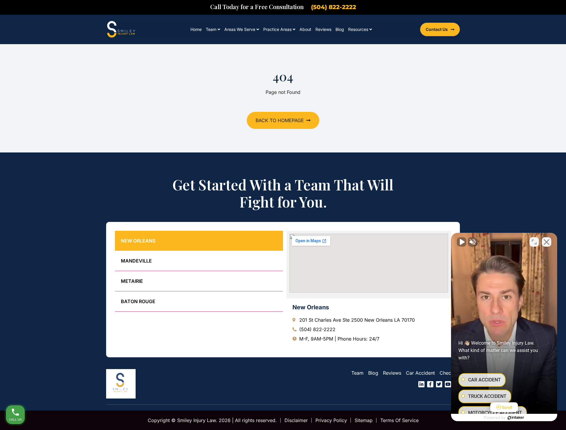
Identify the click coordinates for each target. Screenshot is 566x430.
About (305, 29)
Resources (358, 29)
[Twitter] (439, 384)
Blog (339, 29)
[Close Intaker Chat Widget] (546, 242)
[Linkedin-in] (421, 384)
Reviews (323, 29)
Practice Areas (277, 29)
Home (196, 29)
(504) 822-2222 (333, 7)
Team (211, 29)
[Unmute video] (461, 242)
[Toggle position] (534, 242)
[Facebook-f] (430, 384)
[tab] (199, 241)
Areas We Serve (239, 29)
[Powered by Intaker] (516, 417)
